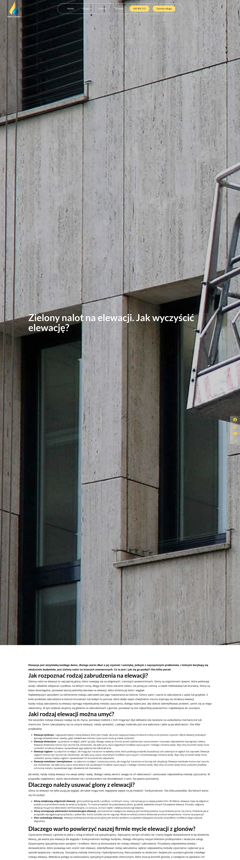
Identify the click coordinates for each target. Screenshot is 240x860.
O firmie (102, 8)
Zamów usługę (164, 8)
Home (70, 8)
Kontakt (119, 8)
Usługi (86, 8)
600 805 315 (139, 8)
